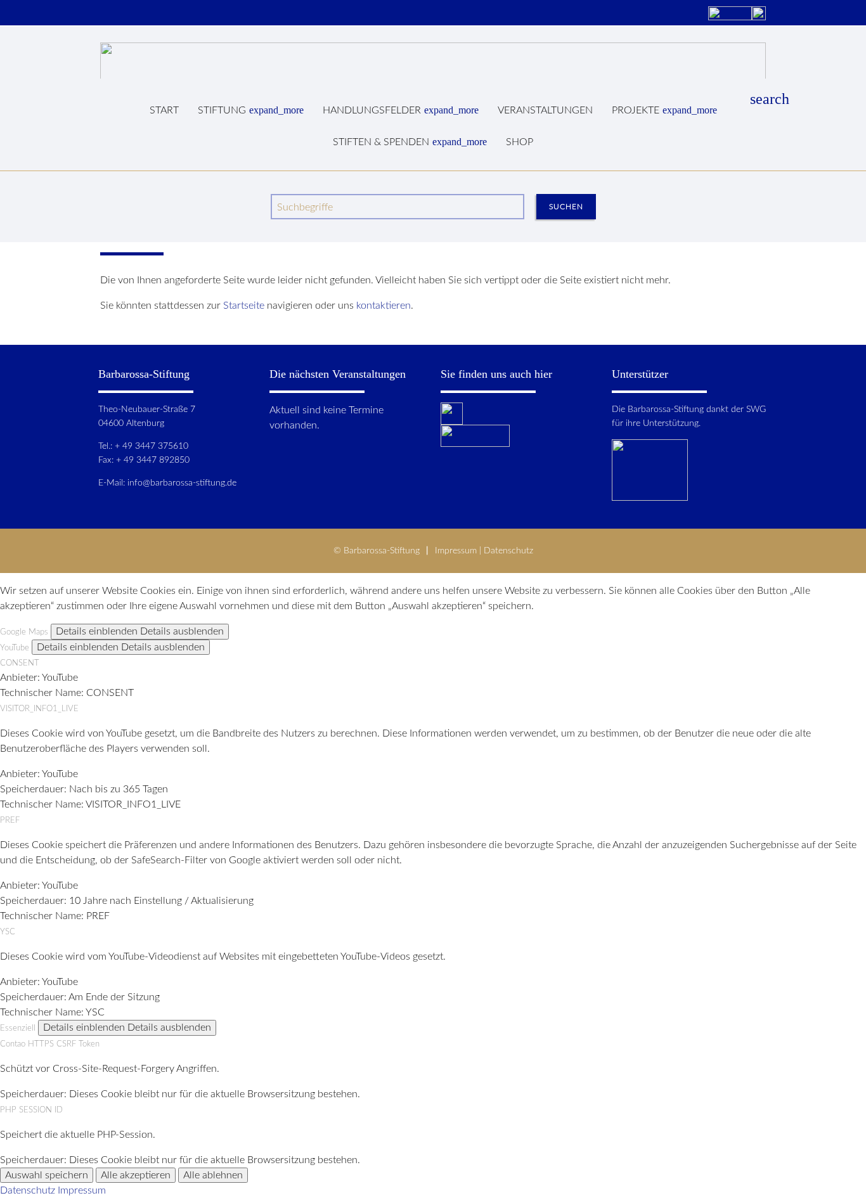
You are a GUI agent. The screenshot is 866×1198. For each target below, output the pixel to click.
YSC (7, 932)
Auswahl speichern (46, 1175)
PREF (10, 820)
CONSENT (19, 663)
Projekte (664, 110)
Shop (519, 142)
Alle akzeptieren (136, 1175)
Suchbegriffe (305, 207)
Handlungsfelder (401, 110)
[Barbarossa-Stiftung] (433, 60)
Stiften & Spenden (410, 141)
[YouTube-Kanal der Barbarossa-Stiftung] (730, 14)
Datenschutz (508, 550)
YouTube (14, 648)
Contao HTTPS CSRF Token (50, 1044)
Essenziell (18, 1028)
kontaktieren (383, 305)
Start (164, 110)
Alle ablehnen (213, 1175)
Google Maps (24, 632)
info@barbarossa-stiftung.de (181, 482)
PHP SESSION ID (31, 1110)
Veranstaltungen (545, 110)
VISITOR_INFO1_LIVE (39, 708)
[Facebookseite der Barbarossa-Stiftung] (759, 14)
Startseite (243, 305)
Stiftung (251, 110)
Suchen (566, 206)
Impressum (456, 550)
